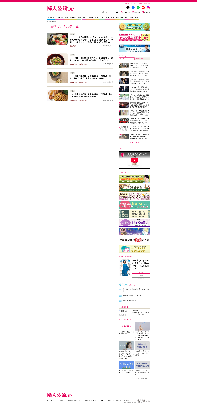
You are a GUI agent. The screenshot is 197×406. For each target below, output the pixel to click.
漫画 (96, 17)
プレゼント (126, 12)
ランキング (59, 17)
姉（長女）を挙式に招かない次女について (136, 290)
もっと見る (135, 142)
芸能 (66, 17)
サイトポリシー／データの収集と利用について (68, 400)
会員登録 (137, 12)
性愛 (117, 17)
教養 (122, 17)
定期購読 (147, 4)
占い (126, 17)
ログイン (147, 12)
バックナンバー (141, 278)
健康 (107, 17)
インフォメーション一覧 (141, 378)
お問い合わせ (119, 400)
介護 (79, 17)
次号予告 (141, 275)
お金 (83, 17)
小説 (131, 17)
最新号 (127, 4)
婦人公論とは (50, 400)
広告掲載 (126, 400)
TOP (48, 22)
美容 (112, 17)
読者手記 (73, 17)
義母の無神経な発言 (129, 300)
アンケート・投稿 (136, 4)
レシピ (102, 17)
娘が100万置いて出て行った (132, 295)
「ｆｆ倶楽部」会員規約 (89, 400)
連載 (136, 17)
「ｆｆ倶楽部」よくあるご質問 (105, 400)
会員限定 (51, 17)
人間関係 (90, 17)
